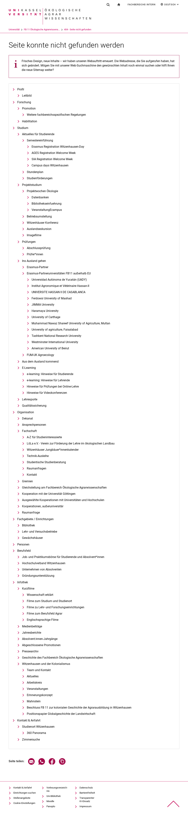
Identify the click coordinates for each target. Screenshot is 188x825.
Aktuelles (33, 676)
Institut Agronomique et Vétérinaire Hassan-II (60, 286)
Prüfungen (29, 242)
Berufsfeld (24, 550)
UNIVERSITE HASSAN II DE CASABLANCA (58, 292)
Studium (22, 128)
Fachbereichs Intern (141, 4)
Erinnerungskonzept (40, 695)
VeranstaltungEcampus (47, 210)
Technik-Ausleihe (38, 456)
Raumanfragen (36, 468)
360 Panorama (36, 733)
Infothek (22, 582)
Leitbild (27, 95)
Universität (14, 29)
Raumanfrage (31, 512)
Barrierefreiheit (87, 792)
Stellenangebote (21, 798)
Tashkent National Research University (56, 336)
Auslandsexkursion (39, 229)
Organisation (25, 412)
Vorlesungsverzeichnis (57, 789)
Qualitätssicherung (34, 405)
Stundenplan (35, 172)
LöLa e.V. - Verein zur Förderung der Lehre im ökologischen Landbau (71, 443)
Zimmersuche (31, 739)
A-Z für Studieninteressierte (44, 437)
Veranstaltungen (37, 689)
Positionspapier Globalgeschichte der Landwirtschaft (61, 714)
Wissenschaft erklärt (40, 595)
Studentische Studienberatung (46, 462)
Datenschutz (86, 787)
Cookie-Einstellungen (24, 803)
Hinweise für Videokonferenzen (47, 393)
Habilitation (29, 121)
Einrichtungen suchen (24, 792)
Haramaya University (45, 311)
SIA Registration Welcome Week (52, 159)
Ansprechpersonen (34, 424)
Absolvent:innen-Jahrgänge (39, 639)
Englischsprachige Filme (42, 620)
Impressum (85, 806)
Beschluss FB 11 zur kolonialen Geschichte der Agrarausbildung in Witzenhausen (79, 707)
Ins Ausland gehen (34, 261)
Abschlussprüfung (38, 248)
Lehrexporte (29, 399)
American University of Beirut (50, 348)
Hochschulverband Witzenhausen (43, 563)
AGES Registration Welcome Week (54, 153)
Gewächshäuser (32, 538)
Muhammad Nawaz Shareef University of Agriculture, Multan (71, 323)
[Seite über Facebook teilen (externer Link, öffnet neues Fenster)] (52, 763)
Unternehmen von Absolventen (42, 569)
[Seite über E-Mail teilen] (31, 763)
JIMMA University (43, 304)
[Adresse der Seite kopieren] (62, 763)
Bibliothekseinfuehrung (47, 203)
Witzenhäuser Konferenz (42, 222)
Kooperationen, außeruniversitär (42, 506)
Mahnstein (34, 701)
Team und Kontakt (39, 670)
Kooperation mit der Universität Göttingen (48, 494)
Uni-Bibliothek (53, 796)
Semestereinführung (40, 140)
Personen (23, 544)
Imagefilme (34, 235)
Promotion (29, 108)
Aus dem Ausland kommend (40, 361)
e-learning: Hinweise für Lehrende (48, 380)
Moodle (50, 801)
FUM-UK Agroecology (40, 355)
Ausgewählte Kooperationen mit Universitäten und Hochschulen (63, 500)
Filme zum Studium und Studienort (49, 601)
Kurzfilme (28, 588)
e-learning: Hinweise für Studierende (50, 374)
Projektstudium (32, 185)
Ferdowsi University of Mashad (52, 298)
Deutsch (171, 4)
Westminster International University (55, 342)
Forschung (24, 102)
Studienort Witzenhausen (38, 726)
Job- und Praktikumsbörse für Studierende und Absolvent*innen (63, 557)
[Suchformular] (108, 4)
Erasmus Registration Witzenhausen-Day (58, 146)
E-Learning (29, 368)
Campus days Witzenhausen (50, 165)
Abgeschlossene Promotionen (41, 645)
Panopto (50, 806)
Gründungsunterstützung (38, 575)
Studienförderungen (40, 178)
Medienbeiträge (32, 626)
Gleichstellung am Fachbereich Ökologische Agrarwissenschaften (64, 487)
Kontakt (32, 474)
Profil (20, 89)
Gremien (27, 481)
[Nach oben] (173, 804)
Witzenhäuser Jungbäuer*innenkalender (53, 449)
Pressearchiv (30, 651)
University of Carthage (46, 317)
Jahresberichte (31, 632)
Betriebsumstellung (39, 216)
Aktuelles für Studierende (38, 134)
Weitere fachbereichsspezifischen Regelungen (56, 114)
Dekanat (27, 418)
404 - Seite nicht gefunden (77, 29)
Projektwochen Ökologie (42, 191)
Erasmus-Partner (37, 267)
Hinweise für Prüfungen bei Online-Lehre (53, 386)
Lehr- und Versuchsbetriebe (39, 531)
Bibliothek (28, 525)
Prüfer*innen (35, 254)
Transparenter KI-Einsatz (86, 800)
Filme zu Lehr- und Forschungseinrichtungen (55, 607)
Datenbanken (40, 197)
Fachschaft (29, 431)
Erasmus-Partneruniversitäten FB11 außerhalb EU (59, 273)
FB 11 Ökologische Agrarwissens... (42, 29)
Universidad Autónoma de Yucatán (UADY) (59, 279)
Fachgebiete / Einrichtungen (35, 519)
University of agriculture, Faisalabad (55, 329)
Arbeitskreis (34, 682)
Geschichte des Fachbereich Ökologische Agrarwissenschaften (62, 657)
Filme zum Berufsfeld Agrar (44, 613)
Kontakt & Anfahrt (28, 720)
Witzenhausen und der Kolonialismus (46, 664)
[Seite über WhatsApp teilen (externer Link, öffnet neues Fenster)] (41, 763)
